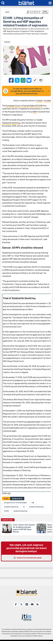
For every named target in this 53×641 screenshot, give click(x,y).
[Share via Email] (40, 80)
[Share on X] (17, 80)
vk (24, 507)
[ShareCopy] (34, 80)
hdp (33, 502)
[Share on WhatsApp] (23, 80)
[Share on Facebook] (11, 80)
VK (9, 493)
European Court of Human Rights (20, 105)
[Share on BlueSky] (28, 80)
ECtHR (39, 105)
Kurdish (47, 100)
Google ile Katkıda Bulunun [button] (29, 558)
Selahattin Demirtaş (11, 122)
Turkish (39, 100)
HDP (35, 111)
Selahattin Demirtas (11, 507)
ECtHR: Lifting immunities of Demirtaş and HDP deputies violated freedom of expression (25, 21)
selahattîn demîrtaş (20, 511)
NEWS (7, 12)
